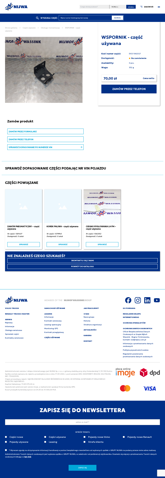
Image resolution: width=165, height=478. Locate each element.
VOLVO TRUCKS (12, 308)
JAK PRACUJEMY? (91, 308)
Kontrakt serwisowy (53, 321)
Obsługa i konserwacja (50, 28)
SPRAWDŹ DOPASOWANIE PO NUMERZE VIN (30, 147)
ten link (27, 457)
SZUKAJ (131, 7)
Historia (87, 321)
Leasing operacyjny (52, 324)
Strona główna (11, 28)
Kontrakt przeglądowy (54, 332)
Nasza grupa (89, 317)
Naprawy (9, 322)
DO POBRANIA (129, 308)
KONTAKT (88, 341)
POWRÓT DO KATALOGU (82, 266)
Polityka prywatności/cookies (135, 350)
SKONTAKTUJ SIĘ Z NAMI (82, 260)
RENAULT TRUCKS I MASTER (17, 314)
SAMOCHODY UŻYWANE (54, 308)
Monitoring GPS (51, 328)
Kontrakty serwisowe (14, 338)
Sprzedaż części (12, 334)
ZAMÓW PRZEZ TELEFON (129, 89)
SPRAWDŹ (23, 244)
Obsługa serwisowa (13, 330)
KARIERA (87, 335)
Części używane (29, 28)
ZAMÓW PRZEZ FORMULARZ (23, 131)
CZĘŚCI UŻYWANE (52, 337)
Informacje (9, 326)
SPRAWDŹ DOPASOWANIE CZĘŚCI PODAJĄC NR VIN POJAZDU (55, 168)
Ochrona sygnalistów (134, 323)
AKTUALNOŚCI (90, 330)
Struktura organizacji (93, 324)
